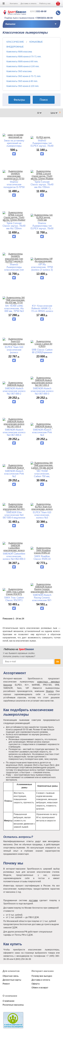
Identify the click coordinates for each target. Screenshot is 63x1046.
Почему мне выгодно (41, 976)
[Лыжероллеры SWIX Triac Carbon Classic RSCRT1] (14, 591)
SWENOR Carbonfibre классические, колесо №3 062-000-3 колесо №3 (14, 556)
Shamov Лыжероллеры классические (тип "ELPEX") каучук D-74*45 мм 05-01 (14, 267)
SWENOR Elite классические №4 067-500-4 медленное (14, 515)
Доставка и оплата (28, 3)
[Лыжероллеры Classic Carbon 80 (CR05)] (42, 344)
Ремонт (6, 984)
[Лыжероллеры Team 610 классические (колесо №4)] (14, 343)
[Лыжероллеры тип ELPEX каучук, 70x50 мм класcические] (42, 219)
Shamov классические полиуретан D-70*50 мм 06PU (14, 184)
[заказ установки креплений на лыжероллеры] (14, 137)
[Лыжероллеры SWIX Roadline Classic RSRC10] (42, 550)
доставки (33, 900)
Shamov (50, 691)
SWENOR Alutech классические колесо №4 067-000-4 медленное (14, 432)
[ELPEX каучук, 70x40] (42, 138)
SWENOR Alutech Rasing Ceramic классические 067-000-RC (42, 598)
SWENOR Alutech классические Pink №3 (42, 432)
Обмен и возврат (39, 987)
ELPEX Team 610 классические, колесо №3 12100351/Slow (42, 515)
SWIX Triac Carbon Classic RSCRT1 (14, 599)
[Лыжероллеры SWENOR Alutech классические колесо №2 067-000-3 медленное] (42, 383)
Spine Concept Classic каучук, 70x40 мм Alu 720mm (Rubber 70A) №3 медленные (14, 226)
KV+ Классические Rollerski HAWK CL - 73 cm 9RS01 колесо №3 (42, 308)
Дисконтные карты (12, 980)
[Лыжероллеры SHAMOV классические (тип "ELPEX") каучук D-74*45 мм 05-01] (14, 259)
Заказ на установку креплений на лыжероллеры (14, 143)
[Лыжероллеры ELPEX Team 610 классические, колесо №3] (42, 508)
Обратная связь (11, 976)
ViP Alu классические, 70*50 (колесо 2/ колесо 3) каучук (42, 267)
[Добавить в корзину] (14, 153)
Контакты (14, 3)
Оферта (35, 984)
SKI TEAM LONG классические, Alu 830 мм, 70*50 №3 (14, 308)
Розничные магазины (13, 1005)
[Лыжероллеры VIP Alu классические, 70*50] (42, 261)
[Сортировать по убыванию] (59, 113)
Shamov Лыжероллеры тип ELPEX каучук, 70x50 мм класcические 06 (42, 226)
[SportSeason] (14, 14)
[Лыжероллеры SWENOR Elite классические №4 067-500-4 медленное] (14, 508)
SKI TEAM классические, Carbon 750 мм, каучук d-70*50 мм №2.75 (42, 474)
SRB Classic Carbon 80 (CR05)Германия (42, 351)
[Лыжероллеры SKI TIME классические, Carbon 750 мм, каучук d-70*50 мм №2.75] (42, 466)
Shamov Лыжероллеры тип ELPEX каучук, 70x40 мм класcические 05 (42, 143)
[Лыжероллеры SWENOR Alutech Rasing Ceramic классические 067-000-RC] (42, 589)
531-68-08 (38, 11)
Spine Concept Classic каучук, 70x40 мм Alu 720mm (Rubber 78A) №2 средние (42, 184)
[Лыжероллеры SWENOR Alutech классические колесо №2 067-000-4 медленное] (14, 424)
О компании (8, 1001)
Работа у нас (45, 3)
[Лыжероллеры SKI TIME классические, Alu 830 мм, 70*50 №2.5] (14, 301)
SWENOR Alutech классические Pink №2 (14, 474)
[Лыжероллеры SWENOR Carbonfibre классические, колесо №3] (14, 548)
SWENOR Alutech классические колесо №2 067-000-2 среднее (14, 391)
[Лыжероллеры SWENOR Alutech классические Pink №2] (14, 467)
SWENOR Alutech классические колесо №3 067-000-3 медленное (42, 391)
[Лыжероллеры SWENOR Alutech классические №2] (14, 385)
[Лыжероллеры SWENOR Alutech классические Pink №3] (42, 426)
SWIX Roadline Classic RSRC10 (42, 557)
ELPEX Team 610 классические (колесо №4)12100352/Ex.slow (14, 350)
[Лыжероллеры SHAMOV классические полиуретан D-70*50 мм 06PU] (14, 176)
